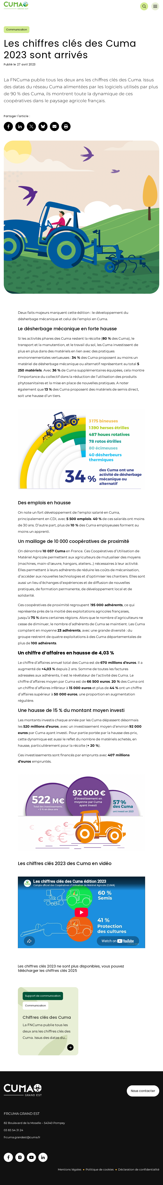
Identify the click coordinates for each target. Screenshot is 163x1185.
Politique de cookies (100, 1169)
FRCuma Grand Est (22, 1114)
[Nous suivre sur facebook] (8, 1157)
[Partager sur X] (31, 126)
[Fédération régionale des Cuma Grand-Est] (16, 6)
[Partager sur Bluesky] (43, 126)
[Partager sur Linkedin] (19, 126)
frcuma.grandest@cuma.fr (22, 1137)
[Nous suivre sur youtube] (31, 1157)
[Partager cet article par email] (54, 126)
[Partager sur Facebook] (8, 126)
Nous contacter (143, 1091)
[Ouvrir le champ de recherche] (144, 6)
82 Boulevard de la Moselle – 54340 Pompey (34, 1123)
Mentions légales (69, 1169)
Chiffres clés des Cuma (47, 1017)
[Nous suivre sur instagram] (19, 1157)
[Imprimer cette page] (66, 126)
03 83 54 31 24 (13, 1130)
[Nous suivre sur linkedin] (43, 1157)
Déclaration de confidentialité (138, 1169)
